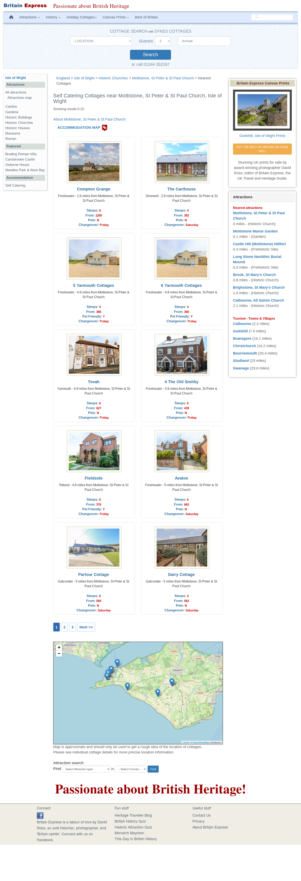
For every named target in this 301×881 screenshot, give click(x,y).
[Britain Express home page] (25, 5)
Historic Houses (17, 128)
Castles (11, 106)
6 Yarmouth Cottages (181, 285)
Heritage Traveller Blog (133, 815)
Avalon (181, 478)
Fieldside (94, 478)
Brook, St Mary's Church (254, 275)
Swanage (241, 368)
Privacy (198, 821)
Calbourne (242, 324)
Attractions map (19, 98)
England (63, 78)
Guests (146, 41)
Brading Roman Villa (20, 154)
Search (150, 54)
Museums (12, 133)
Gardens (11, 112)
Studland (241, 361)
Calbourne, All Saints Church (258, 300)
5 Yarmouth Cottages (93, 285)
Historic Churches (113, 78)
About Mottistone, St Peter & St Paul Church (89, 119)
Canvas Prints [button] (115, 17)
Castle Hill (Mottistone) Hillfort (259, 244)
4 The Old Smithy (181, 382)
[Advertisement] (25, 256)
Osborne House (17, 165)
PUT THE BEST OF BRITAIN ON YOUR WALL (263, 149)
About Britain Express (210, 827)
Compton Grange (93, 189)
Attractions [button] (28, 17)
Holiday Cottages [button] (81, 17)
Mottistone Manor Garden (255, 231)
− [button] (59, 653)
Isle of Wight (84, 78)
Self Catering (15, 185)
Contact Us (201, 815)
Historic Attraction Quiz (133, 827)
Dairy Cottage (181, 574)
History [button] (52, 17)
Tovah (94, 382)
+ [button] (59, 647)
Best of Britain (146, 17)
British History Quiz (130, 821)
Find (57, 769)
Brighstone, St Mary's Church (259, 287)
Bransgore (242, 338)
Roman (10, 139)
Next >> (86, 627)
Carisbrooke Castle (20, 159)
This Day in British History (136, 838)
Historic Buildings (18, 117)
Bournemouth (245, 353)
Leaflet (185, 742)
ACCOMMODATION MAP (78, 128)
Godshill (240, 331)
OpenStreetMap (201, 742)
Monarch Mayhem (129, 832)
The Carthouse (181, 189)
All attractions (15, 92)
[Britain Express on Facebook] (40, 815)
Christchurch (244, 346)
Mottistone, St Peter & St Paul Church (163, 78)
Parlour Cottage (93, 574)
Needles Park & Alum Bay (25, 170)
